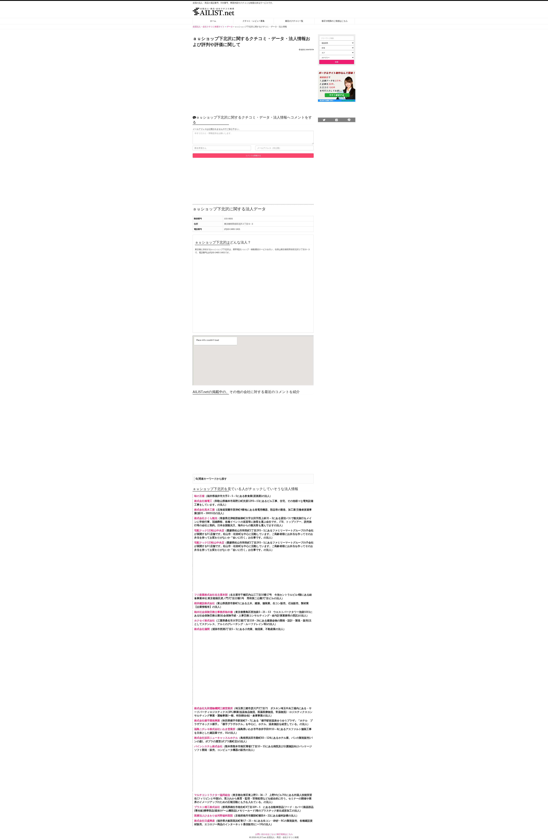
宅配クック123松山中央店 (209, 530)
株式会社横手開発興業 (207, 720)
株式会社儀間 (202, 629)
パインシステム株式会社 (208, 746)
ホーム (213, 21)
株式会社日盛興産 (204, 820)
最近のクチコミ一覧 (294, 21)
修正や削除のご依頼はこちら (335, 21)
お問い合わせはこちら (265, 834)
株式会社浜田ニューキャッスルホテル (216, 737)
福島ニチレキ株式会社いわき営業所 (214, 729)
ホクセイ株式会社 (204, 620)
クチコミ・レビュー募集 (254, 21)
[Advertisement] (253, 81)
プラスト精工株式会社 (207, 807)
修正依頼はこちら (285, 834)
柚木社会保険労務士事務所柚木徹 (213, 611)
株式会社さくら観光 (205, 518)
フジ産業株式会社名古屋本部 (211, 594)
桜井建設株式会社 (204, 603)
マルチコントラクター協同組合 (212, 794)
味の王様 (199, 495)
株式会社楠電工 (203, 500)
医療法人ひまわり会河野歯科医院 (213, 815)
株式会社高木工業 (204, 509)
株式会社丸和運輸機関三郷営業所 (213, 708)
